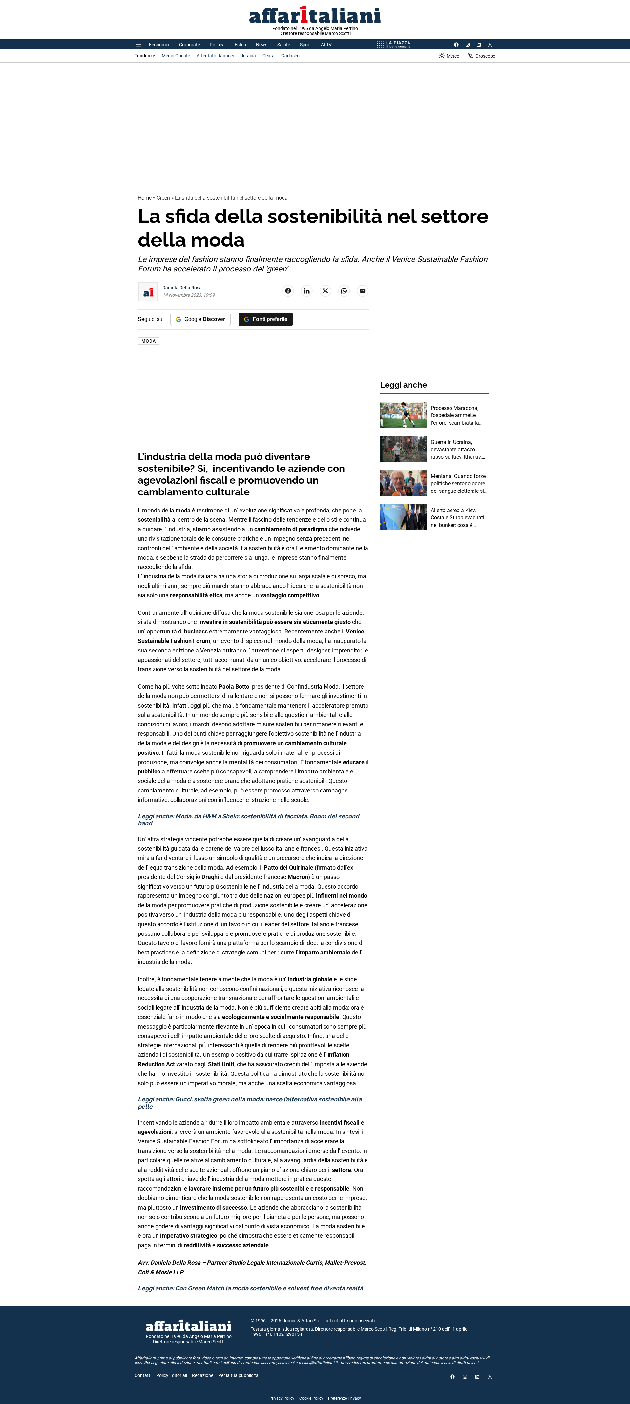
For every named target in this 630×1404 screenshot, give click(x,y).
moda (148, 341)
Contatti (143, 1375)
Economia (159, 44)
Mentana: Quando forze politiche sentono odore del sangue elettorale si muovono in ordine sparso (458, 484)
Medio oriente (176, 55)
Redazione (202, 1375)
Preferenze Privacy (344, 1398)
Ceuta (268, 55)
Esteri (240, 44)
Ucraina (248, 55)
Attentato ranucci (215, 55)
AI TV (326, 44)
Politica (217, 44)
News (261, 44)
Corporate (189, 44)
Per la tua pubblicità (238, 1375)
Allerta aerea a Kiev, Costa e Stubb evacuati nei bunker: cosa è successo (457, 518)
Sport (305, 44)
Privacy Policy (281, 1398)
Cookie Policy (311, 1398)
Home (145, 198)
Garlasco (290, 55)
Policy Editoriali (171, 1375)
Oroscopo (485, 56)
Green (163, 198)
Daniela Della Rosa (182, 287)
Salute (283, 44)
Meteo (453, 56)
